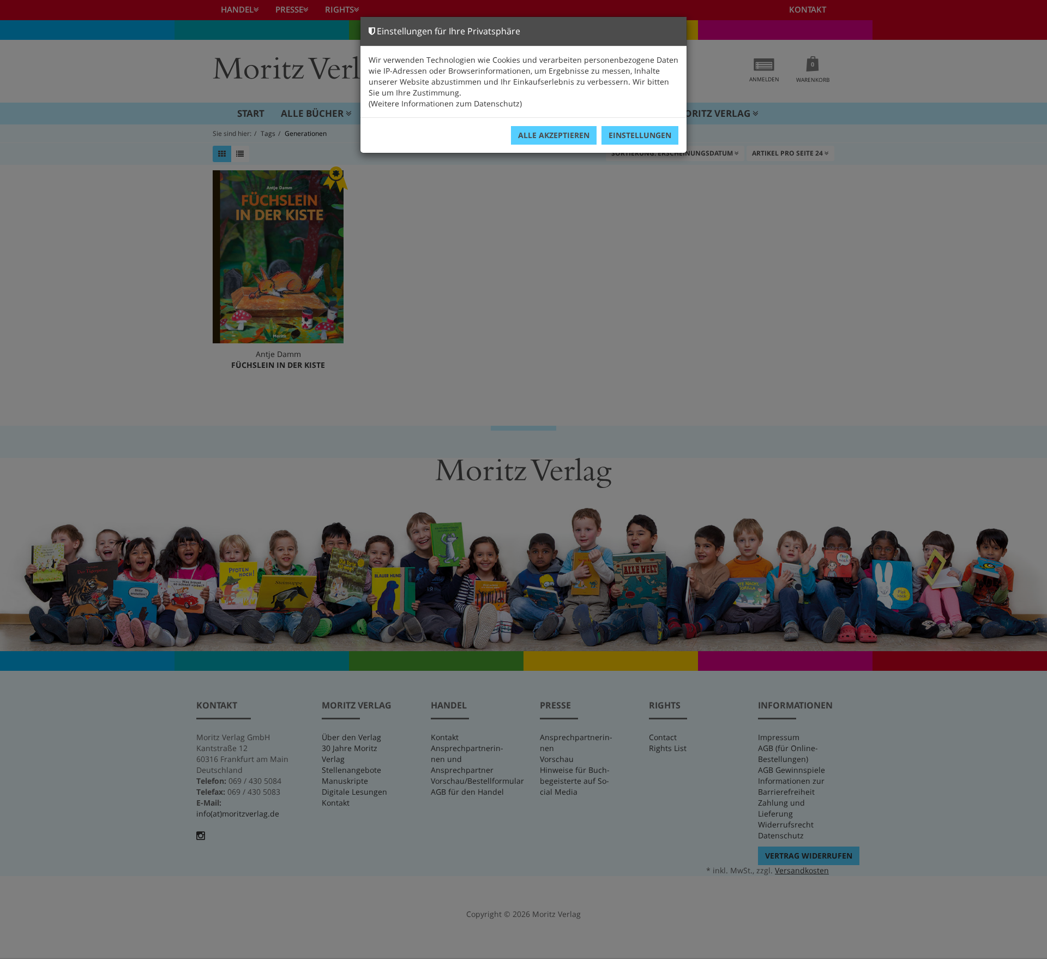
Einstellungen (640, 135)
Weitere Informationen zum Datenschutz (445, 103)
